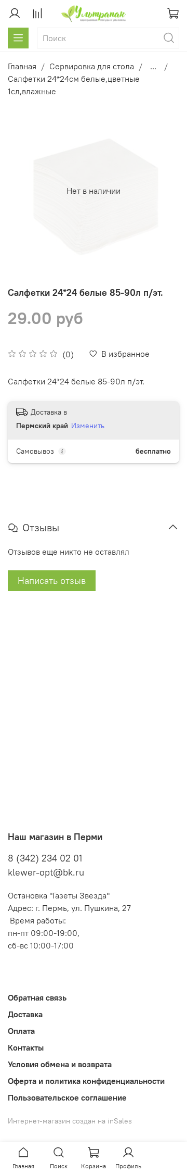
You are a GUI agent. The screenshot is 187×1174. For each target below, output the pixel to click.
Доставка (25, 1014)
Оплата (21, 1031)
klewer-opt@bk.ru (46, 872)
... (153, 66)
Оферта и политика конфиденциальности (86, 1081)
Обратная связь (37, 997)
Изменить (87, 425)
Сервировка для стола (91, 66)
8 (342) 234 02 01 (45, 858)
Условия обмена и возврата (60, 1064)
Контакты (26, 1047)
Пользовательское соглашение (67, 1097)
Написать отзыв (52, 580)
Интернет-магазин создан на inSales (70, 1121)
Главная (22, 66)
